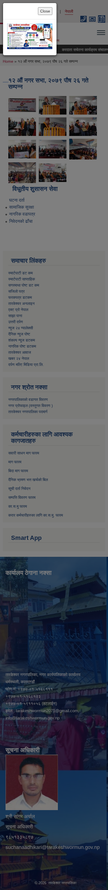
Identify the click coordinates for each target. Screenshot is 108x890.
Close (45, 11)
